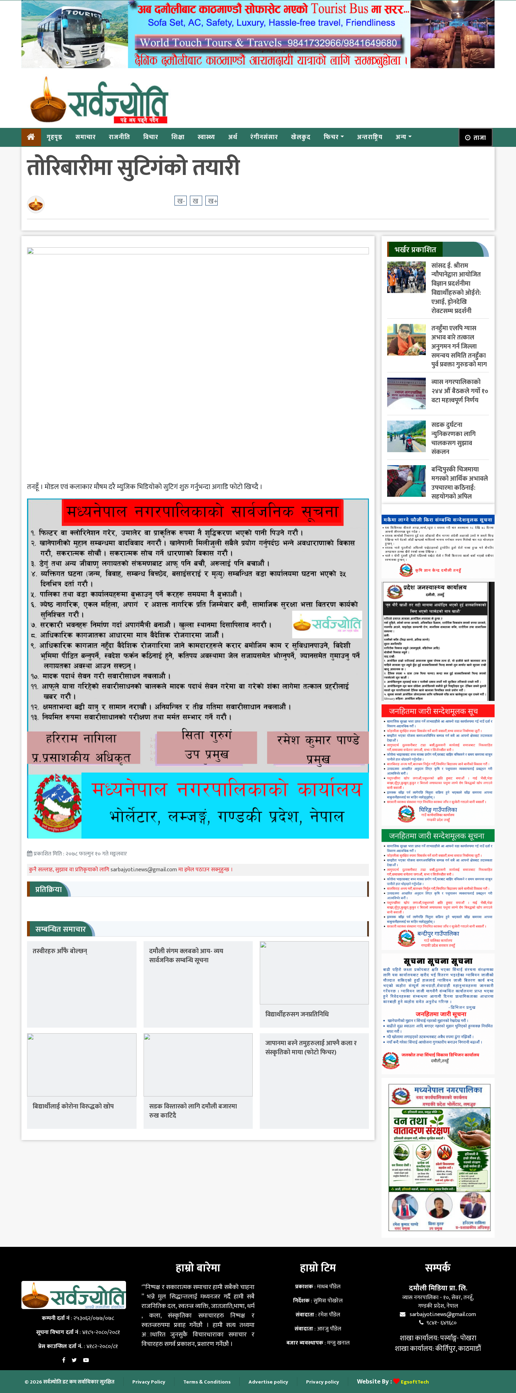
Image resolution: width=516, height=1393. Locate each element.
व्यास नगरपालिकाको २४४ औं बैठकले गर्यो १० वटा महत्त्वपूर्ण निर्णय (459, 391)
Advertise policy (268, 1382)
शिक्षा (178, 137)
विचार (150, 137)
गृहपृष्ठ (54, 137)
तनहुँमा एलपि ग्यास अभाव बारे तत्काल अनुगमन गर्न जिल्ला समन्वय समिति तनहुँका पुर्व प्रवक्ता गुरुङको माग (459, 346)
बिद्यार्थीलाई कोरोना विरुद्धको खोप (73, 1106)
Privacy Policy (148, 1382)
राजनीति (119, 137)
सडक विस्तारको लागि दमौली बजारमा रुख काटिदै (193, 1111)
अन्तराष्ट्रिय (370, 137)
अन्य (401, 137)
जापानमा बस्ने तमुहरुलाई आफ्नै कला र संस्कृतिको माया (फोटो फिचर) (311, 1048)
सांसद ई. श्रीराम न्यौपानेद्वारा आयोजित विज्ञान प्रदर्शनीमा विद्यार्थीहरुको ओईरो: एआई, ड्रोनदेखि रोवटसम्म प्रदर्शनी (456, 288)
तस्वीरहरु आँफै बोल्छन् (60, 951)
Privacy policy (322, 1382)
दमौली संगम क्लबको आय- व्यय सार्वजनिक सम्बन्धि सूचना (186, 956)
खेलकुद (301, 137)
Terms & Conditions (207, 1382)
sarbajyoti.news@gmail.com (144, 869)
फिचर (331, 137)
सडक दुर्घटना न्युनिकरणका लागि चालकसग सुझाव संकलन (453, 438)
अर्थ (232, 137)
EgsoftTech (415, 1382)
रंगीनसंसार (264, 137)
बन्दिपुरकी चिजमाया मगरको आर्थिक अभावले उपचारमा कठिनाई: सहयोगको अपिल (459, 483)
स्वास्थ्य (206, 137)
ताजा (480, 138)
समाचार (85, 137)
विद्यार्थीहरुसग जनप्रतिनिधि (297, 1014)
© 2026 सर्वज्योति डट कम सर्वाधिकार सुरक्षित (69, 1382)
